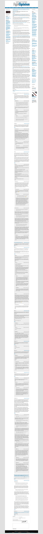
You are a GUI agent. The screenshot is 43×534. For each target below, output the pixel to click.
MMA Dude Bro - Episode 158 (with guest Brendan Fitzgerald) (34, 60)
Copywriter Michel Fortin (24, 532)
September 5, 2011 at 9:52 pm (26, 141)
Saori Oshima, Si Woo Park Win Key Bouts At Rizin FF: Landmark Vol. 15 (34, 41)
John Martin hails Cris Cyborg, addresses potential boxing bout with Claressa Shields (8, 37)
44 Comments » (24, 90)
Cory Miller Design (16, 532)
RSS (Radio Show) (25, 7)
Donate (10, 7)
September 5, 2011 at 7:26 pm (26, 189)
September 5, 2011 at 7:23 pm (26, 361)
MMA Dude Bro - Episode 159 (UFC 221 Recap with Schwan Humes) (34, 58)
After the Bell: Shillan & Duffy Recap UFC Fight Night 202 (34, 63)
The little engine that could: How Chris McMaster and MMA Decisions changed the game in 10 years (34, 19)
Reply (14, 99)
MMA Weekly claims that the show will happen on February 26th (19, 22)
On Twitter (13, 7)
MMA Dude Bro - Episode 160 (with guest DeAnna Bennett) (34, 56)
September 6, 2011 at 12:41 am (26, 462)
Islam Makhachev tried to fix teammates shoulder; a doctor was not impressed (8, 32)
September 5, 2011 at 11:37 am (26, 247)
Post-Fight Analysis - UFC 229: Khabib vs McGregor (34, 51)
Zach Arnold (21, 90)
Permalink (27, 90)
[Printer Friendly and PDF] (14, 13)
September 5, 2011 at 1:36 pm (26, 262)
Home (7, 7)
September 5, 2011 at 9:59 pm (26, 414)
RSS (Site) (21, 7)
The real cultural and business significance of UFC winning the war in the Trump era (34, 25)
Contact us (33, 7)
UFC (19, 90)
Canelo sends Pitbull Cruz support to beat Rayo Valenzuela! (34, 73)
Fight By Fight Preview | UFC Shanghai (8, 18)
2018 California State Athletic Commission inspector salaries (34, 32)
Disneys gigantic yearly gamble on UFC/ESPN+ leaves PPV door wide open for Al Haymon (34, 30)
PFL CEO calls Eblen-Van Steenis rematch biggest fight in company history (8, 35)
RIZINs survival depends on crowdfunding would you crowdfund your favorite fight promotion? (34, 21)
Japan (15, 90)
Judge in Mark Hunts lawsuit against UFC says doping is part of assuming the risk (34, 34)
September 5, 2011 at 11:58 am (26, 255)
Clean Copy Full (10, 532)
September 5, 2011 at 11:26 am (26, 164)
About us (29, 7)
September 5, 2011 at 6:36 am (26, 123)
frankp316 (16, 181)
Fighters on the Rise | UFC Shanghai (8, 17)
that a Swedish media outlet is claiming (24, 17)
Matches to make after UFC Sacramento (8, 41)
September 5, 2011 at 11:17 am (26, 242)
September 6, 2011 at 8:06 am (26, 304)
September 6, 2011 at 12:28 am (26, 457)
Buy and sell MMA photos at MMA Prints (34, 96)
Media (16, 90)
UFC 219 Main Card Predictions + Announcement (34, 53)
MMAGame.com (33, 82)
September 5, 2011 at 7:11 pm (26, 372)
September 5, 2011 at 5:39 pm (26, 355)
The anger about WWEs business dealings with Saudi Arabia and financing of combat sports (34, 27)
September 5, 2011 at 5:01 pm (26, 350)
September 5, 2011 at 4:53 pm (26, 181)
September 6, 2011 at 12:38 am (26, 480)
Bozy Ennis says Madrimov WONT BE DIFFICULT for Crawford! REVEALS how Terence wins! (34, 75)
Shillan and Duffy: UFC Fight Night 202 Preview (34, 65)
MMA (17, 90)
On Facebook (17, 7)
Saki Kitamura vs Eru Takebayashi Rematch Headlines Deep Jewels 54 (34, 44)
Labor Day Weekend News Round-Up (18, 242)
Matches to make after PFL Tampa (8, 40)
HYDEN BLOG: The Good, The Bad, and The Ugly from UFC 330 (8, 25)
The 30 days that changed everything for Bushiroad (34, 14)
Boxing (35, 7)
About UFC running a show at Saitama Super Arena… (20, 11)
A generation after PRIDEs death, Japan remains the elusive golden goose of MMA (34, 16)
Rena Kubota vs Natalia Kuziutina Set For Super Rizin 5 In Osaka (34, 46)
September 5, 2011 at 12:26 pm (26, 327)
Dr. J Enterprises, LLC (32, 532)
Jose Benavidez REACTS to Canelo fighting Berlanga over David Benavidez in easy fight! (34, 71)
